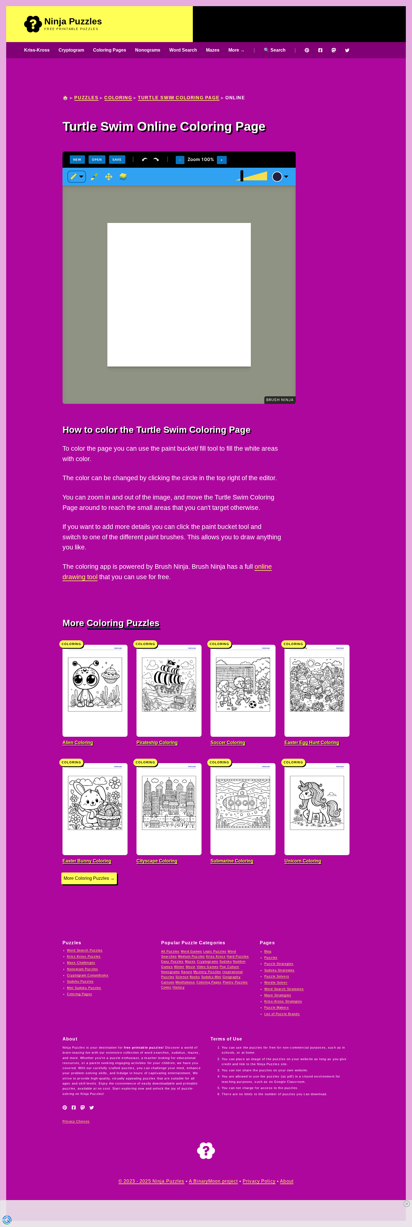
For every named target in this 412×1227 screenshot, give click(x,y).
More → (236, 50)
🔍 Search (275, 50)
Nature (186, 971)
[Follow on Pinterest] (307, 50)
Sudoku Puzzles (80, 981)
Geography (232, 977)
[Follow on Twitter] (347, 50)
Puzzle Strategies (278, 963)
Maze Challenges (81, 962)
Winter (179, 966)
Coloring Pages (109, 50)
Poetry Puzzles (235, 982)
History (179, 987)
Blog (268, 951)
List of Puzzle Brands (282, 1014)
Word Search (183, 50)
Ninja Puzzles (73, 21)
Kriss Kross (215, 956)
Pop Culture (229, 966)
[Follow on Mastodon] (334, 50)
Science (182, 977)
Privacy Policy (259, 1181)
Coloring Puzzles (123, 623)
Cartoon (167, 982)
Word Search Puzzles (85, 950)
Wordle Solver (276, 982)
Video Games (208, 966)
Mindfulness (185, 982)
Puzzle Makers (276, 1007)
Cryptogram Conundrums (87, 975)
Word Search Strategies (284, 989)
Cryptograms (207, 961)
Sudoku (225, 961)
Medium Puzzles (191, 956)
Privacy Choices (76, 1121)
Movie (191, 966)
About (286, 1181)
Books (195, 977)
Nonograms (147, 50)
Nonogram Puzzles (82, 969)
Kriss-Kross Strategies (283, 1001)
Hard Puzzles (238, 956)
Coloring (118, 97)
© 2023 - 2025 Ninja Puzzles (151, 1181)
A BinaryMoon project (213, 1181)
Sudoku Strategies (279, 970)
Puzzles (86, 97)
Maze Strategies (277, 995)
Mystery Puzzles (207, 971)
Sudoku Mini (211, 977)
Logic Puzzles (214, 951)
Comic (166, 987)
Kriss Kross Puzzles (84, 956)
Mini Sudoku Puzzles (84, 987)
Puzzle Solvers (276, 976)
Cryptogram (71, 50)
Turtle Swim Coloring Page (178, 97)
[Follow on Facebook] (320, 50)
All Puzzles (170, 951)
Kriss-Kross (37, 50)
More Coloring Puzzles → (89, 878)
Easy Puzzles (172, 961)
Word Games (191, 951)
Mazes (212, 50)
